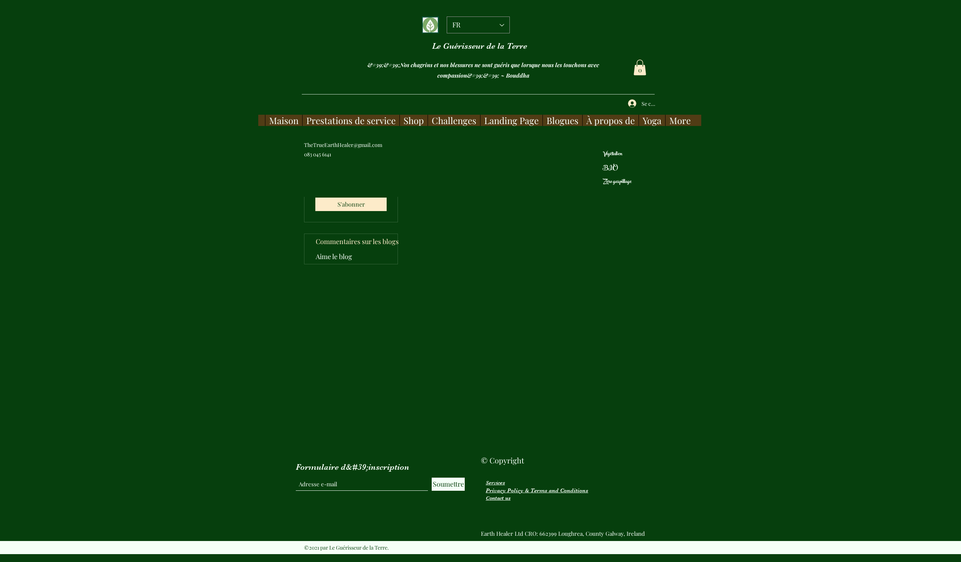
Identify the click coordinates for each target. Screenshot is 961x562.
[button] (639, 67)
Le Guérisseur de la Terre (479, 46)
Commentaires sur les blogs (357, 241)
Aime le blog (334, 256)
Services (495, 483)
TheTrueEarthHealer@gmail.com (343, 144)
